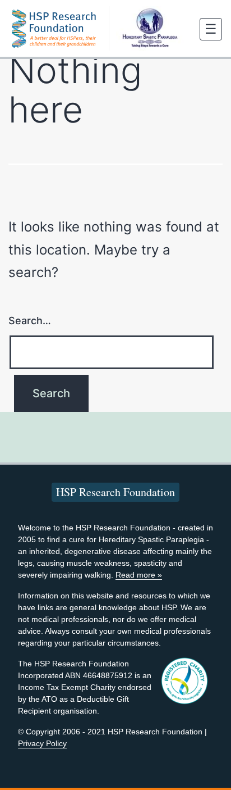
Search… (29, 320)
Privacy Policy (42, 743)
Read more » (139, 574)
